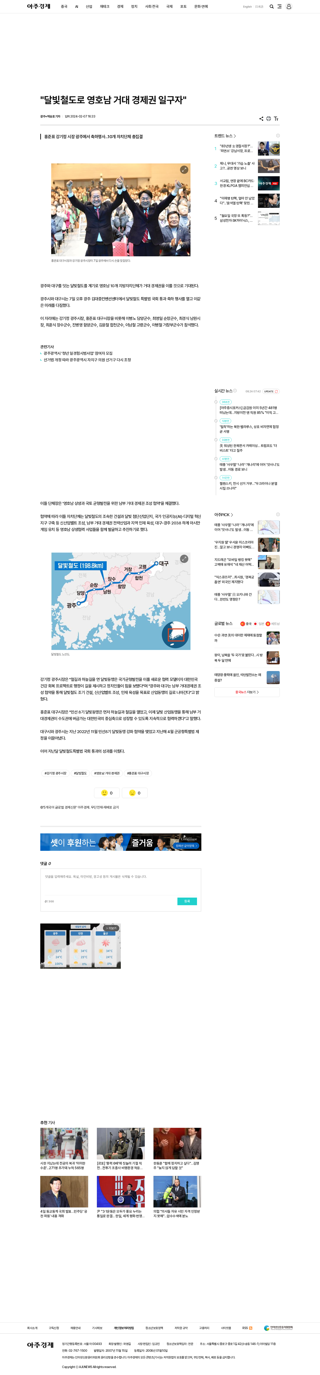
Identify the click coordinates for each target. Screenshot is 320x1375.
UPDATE (269, 391)
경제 (120, 6)
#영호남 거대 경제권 (107, 773)
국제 (169, 6)
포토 (183, 6)
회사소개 (32, 1328)
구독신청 (54, 1328)
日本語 (259, 6)
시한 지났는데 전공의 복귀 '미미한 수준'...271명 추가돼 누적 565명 (62, 1165)
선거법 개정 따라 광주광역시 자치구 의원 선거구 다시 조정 (87, 360)
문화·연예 (201, 6)
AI (76, 6)
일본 (261, 624)
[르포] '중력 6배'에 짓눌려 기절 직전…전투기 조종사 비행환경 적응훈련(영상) (120, 1165)
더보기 (235, 693)
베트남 (275, 624)
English (247, 6)
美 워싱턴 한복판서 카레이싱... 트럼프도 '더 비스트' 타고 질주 (248, 448)
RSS (245, 1328)
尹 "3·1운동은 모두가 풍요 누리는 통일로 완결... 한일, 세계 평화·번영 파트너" (119, 1213)
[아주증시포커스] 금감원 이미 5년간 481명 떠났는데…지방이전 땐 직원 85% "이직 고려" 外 (248, 410)
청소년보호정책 (154, 1328)
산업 (89, 6)
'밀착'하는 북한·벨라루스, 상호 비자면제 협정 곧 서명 (249, 429)
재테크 (104, 6)
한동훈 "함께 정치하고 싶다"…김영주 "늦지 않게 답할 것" (176, 1165)
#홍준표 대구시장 (138, 773)
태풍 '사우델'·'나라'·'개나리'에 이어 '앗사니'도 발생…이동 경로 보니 (250, 467)
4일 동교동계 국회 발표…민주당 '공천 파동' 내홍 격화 (63, 1213)
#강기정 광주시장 (55, 773)
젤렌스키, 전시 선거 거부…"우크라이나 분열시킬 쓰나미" (248, 486)
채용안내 (76, 1328)
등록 (187, 901)
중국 (64, 6)
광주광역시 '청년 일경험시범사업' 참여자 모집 (78, 353)
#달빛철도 (80, 773)
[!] (278, 135)
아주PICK (221, 514)
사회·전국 (152, 6)
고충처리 (204, 1328)
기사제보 (97, 1328)
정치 (134, 6)
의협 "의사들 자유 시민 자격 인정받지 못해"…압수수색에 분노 (176, 1213)
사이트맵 (226, 1328)
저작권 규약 (181, 1328)
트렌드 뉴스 (223, 135)
